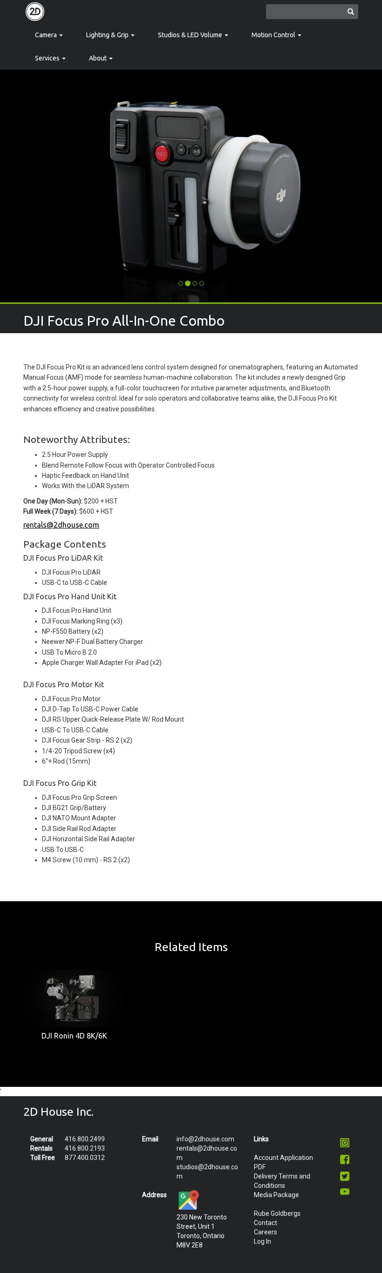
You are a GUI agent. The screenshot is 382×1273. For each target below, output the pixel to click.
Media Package (276, 1195)
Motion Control (274, 35)
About (98, 58)
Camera (46, 35)
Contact (265, 1222)
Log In (262, 1241)
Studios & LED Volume (191, 35)
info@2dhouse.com (205, 1139)
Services (48, 58)
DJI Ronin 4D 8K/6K (74, 1036)
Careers (265, 1232)
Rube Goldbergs (277, 1213)
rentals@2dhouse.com (61, 525)
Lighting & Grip (108, 35)
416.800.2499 (85, 1139)
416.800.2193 (85, 1148)
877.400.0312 (85, 1157)
